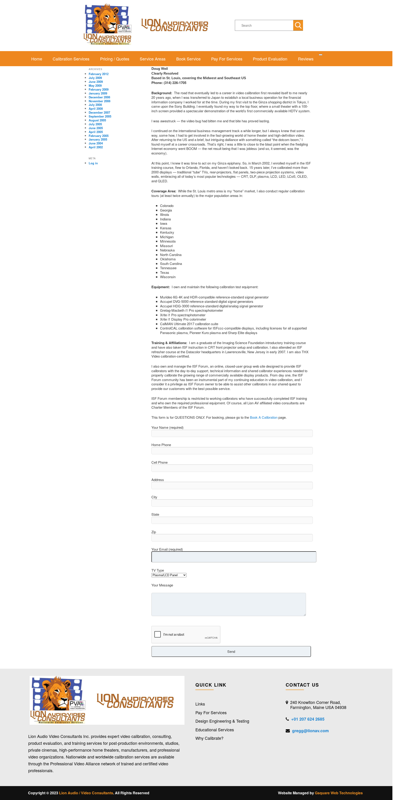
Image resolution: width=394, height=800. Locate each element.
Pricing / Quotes (114, 59)
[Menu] (320, 54)
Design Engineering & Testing (222, 721)
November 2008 (99, 101)
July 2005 (95, 124)
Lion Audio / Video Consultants (86, 792)
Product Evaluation (270, 59)
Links (200, 704)
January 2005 (98, 139)
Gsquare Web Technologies (339, 792)
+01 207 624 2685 (307, 719)
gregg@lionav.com (310, 730)
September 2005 (100, 116)
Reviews (306, 59)
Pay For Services (226, 59)
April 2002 (96, 147)
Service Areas (153, 59)
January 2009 (98, 93)
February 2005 (99, 135)
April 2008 (96, 108)
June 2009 (96, 81)
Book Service (188, 59)
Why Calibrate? (209, 738)
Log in (93, 163)
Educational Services (214, 729)
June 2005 (96, 128)
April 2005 (96, 132)
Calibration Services (71, 59)
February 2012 (99, 74)
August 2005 (97, 120)
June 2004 (96, 143)
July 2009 (95, 78)
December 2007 (99, 112)
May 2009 (95, 85)
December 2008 (99, 97)
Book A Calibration (263, 417)
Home (36, 59)
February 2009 (99, 89)
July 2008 (95, 104)
